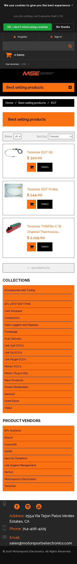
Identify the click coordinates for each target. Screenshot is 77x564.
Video (8, 408)
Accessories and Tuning (19, 290)
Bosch (8, 437)
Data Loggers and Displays (21, 324)
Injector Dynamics (15, 458)
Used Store (11, 401)
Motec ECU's (12, 366)
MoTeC (8, 472)
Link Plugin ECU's (15, 359)
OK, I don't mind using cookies (27, 27)
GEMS (8, 451)
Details (45, 167)
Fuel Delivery (12, 338)
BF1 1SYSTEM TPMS (17, 304)
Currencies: (13, 64)
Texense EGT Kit (40, 152)
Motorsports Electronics (20, 479)
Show (8, 136)
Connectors (12, 317)
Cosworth (10, 444)
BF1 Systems (12, 430)
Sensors (9, 394)
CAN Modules (13, 311)
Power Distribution (16, 387)
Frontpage (11, 331)
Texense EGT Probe (42, 189)
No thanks (63, 27)
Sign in (58, 36)
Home (9, 102)
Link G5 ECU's (13, 352)
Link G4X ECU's (14, 345)
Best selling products (32, 102)
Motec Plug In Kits (16, 373)
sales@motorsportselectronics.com (40, 543)
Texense (10, 486)
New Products (13, 380)
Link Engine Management (20, 465)
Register (22, 36)
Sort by (42, 136)
